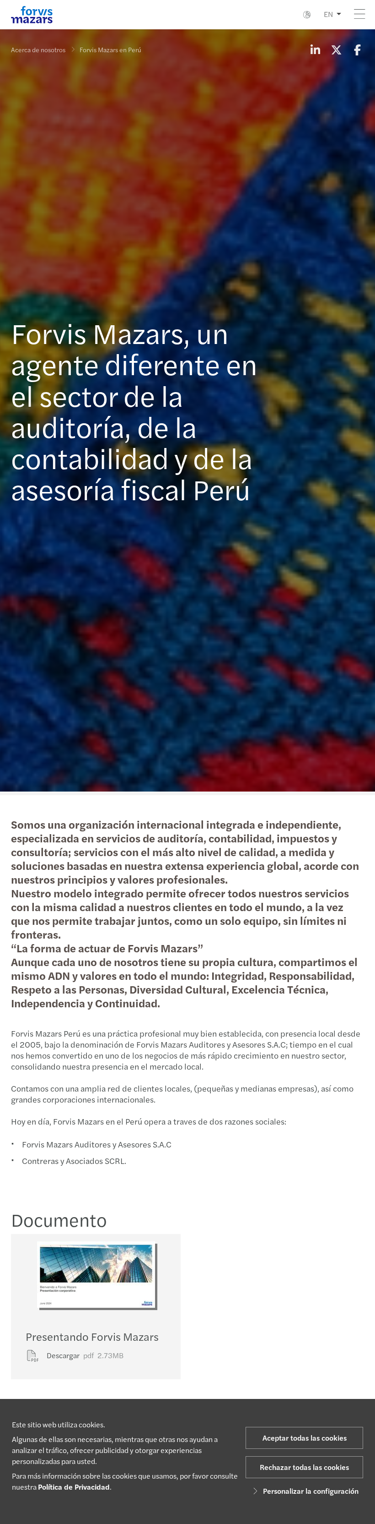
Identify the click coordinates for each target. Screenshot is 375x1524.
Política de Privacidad (74, 1486)
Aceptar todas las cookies (304, 1437)
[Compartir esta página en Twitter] (336, 49)
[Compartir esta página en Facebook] (357, 49)
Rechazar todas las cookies (304, 1467)
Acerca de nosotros (38, 49)
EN (328, 14)
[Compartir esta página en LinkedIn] (315, 49)
